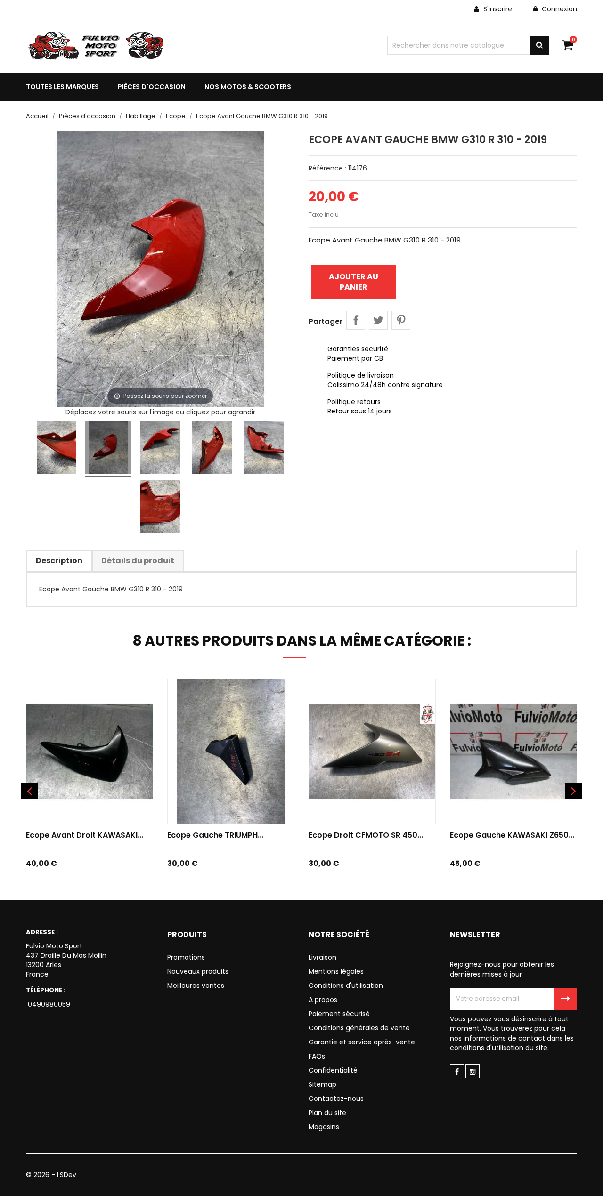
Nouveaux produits (197, 971)
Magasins (324, 1126)
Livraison (322, 957)
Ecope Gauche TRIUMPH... (215, 835)
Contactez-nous (336, 1098)
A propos (323, 999)
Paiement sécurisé (339, 1013)
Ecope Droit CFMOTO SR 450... (366, 835)
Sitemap (322, 1084)
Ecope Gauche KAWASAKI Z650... (512, 835)
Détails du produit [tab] (137, 560)
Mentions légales (336, 971)
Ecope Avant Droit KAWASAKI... (84, 835)
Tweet (378, 320)
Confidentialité (333, 1070)
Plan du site (327, 1112)
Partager (355, 320)
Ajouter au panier (353, 281)
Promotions (186, 957)
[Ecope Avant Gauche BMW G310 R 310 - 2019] (56, 449)
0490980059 (48, 1004)
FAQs (317, 1056)
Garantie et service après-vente (362, 1042)
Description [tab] (59, 560)
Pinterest (400, 320)
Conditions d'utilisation (346, 985)
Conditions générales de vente (359, 1028)
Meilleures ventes (195, 985)
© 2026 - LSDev (51, 1175)
